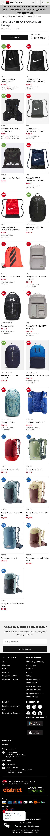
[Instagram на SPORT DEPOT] (28, 707)
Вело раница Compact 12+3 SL (37, 513)
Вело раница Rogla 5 (34, 469)
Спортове (12, 16)
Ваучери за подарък (34, 686)
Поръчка (29, 669)
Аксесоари (29, 16)
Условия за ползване (27, 822)
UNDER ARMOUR (31, 224)
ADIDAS (3, 175)
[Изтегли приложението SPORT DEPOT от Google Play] (35, 723)
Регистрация (31, 665)
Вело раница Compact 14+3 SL (12, 513)
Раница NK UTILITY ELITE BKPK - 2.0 (36, 327)
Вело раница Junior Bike (10, 469)
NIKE (2, 76)
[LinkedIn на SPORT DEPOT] (40, 713)
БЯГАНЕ (20, 16)
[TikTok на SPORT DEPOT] (28, 713)
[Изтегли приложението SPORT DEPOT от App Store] (35, 732)
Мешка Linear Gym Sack (10, 178)
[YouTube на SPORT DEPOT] (40, 707)
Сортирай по (35, 34)
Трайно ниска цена (33, 690)
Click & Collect (31, 683)
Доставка (29, 672)
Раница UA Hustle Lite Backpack (34, 228)
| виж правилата (32, 11)
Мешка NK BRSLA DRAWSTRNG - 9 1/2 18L (10, 228)
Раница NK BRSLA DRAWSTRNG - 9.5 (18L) (35, 80)
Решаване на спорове (10, 706)
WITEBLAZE (4, 126)
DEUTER (3, 466)
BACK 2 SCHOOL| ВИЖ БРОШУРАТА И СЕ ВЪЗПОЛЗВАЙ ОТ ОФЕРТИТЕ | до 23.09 (24, 8)
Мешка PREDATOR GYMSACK (12, 277)
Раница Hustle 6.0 (8, 326)
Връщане (29, 676)
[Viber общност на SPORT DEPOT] (34, 713)
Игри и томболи (32, 697)
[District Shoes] (12, 790)
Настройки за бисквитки (11, 713)
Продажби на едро (9, 676)
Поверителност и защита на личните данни (26, 819)
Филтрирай (14, 37)
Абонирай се (25, 649)
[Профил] (38, 2)
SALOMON (29, 419)
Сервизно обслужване (10, 679)
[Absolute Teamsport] (36, 790)
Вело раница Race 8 (9, 558)
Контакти (5, 745)
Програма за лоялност (34, 693)
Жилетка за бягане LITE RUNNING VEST (10, 129)
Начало (3, 16)
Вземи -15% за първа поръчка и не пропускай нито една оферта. (25, 630)
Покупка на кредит (33, 679)
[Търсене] (33, 2)
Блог (4, 669)
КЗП (3, 710)
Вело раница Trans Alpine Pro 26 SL (37, 559)
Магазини (6, 665)
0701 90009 (10, 764)
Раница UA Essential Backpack (37, 375)
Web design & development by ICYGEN (25, 832)
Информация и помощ (35, 662)
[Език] (47, 2)
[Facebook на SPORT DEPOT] (34, 707)
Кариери (5, 672)
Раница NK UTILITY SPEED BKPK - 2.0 (36, 278)
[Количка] (43, 2)
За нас (4, 662)
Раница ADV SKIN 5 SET (35, 422)
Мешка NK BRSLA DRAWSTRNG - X (8, 80)
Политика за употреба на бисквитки (27, 826)
